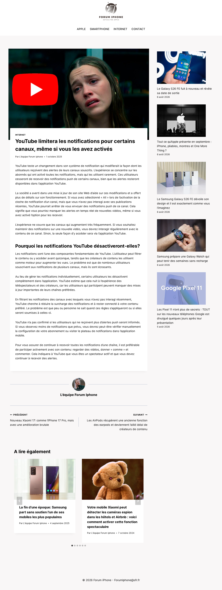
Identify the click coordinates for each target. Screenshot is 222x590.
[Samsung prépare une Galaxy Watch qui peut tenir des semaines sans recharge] (184, 235)
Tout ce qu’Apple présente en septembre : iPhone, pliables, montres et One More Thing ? (184, 146)
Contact (138, 29)
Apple (81, 29)
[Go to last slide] (19, 501)
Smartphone (99, 29)
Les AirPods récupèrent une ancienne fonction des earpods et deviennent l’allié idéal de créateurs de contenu (117, 422)
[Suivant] (138, 501)
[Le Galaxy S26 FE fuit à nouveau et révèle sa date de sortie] (184, 67)
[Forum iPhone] (111, 11)
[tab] (72, 545)
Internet (120, 29)
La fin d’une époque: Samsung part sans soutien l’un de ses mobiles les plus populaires (43, 512)
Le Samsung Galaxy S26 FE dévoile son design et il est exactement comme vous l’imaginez (183, 203)
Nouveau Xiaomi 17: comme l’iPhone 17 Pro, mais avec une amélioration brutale (42, 419)
